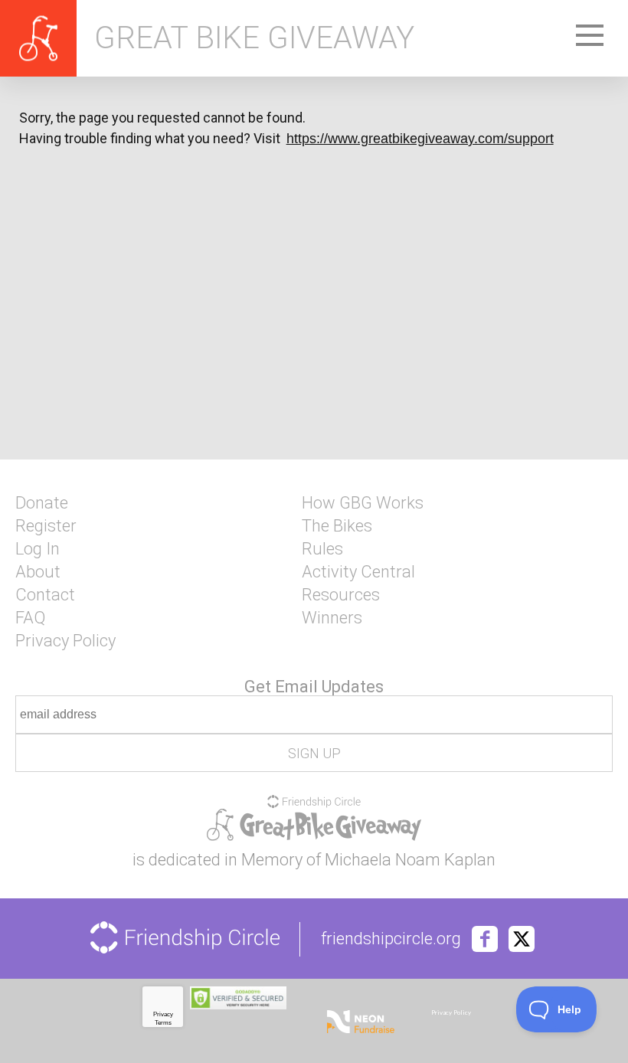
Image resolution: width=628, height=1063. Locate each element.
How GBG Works (363, 503)
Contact (45, 595)
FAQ (30, 618)
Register (46, 526)
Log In (37, 549)
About (38, 572)
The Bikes (337, 526)
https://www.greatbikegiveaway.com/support (420, 138)
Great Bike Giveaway (254, 38)
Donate (41, 503)
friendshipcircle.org (391, 939)
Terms (163, 1022)
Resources (341, 595)
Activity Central (358, 572)
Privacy (163, 1014)
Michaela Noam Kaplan (410, 859)
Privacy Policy (65, 641)
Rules (322, 549)
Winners (332, 618)
